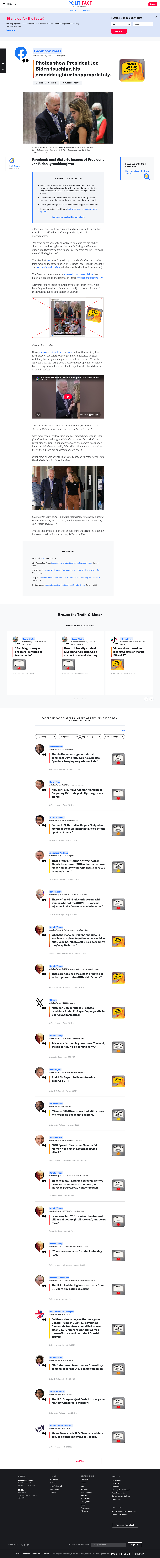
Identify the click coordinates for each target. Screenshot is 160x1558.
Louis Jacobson (65, 987)
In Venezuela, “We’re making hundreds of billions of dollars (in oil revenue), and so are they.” (79, 1219)
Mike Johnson (54, 1489)
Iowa (82, 1486)
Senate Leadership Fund (60, 1425)
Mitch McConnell (56, 1486)
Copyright (46, 1554)
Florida (83, 1483)
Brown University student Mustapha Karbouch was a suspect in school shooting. (81, 652)
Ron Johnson (55, 892)
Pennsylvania (85, 1502)
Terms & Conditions (23, 1554)
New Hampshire (86, 1492)
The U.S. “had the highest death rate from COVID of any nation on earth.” (78, 1287)
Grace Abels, (55, 987)
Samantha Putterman (58, 769)
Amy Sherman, (56, 954)
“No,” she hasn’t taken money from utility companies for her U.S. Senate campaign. (77, 1367)
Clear (123, 730)
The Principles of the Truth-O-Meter (137, 172)
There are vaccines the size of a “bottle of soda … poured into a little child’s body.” (77, 975)
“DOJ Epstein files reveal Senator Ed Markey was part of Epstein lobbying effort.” (74, 1149)
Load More (80, 1461)
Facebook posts (47, 51)
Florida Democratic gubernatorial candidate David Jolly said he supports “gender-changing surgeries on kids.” (76, 758)
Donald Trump (56, 927)
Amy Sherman (56, 805)
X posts (53, 1000)
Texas (83, 1505)
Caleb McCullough (57, 840)
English (73, 10)
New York (84, 1495)
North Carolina (86, 1498)
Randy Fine (54, 782)
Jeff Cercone (15, 166)
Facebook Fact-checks (46, 83)
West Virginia (85, 1508)
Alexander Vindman (58, 853)
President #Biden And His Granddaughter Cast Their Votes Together (71, 570)
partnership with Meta (48, 267)
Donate (153, 4)
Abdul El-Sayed (56, 817)
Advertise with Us (118, 1493)
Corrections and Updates (121, 1496)
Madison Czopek (67, 954)
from (59, 352)
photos (42, 352)
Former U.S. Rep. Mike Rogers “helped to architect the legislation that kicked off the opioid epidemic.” (78, 829)
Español (86, 10)
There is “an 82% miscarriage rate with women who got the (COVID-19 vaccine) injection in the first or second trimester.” (77, 903)
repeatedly (69, 274)
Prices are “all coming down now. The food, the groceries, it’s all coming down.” (78, 1045)
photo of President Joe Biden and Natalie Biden (65, 585)
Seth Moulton (55, 1137)
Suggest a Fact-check (125, 1525)
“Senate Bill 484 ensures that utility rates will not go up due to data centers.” (78, 1113)
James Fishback (56, 1391)
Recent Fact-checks (119, 1515)
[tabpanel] (31, 663)
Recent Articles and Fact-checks (124, 1511)
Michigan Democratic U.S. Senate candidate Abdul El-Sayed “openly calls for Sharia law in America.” (79, 1011)
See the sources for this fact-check (68, 217)
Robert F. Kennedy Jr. (59, 1277)
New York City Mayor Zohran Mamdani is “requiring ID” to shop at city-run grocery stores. (77, 793)
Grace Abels (55, 1299)
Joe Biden (53, 1492)
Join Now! (119, 31)
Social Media (28, 639)
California (84, 1480)
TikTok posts (127, 639)
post (49, 260)
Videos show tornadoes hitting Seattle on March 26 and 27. (128, 652)
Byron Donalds (56, 746)
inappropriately (94, 278)
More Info (10, 30)
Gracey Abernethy (57, 1345)
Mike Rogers (55, 1069)
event (70, 352)
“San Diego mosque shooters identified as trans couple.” (28, 652)
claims (89, 274)
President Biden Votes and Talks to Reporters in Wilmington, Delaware (69, 577)
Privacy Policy (36, 1554)
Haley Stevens (56, 1357)
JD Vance (53, 1483)
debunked (80, 274)
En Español (116, 1487)
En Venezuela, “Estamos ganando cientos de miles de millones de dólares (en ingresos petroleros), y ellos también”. (77, 1184)
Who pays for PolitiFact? (120, 1490)
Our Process (116, 1480)
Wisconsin (84, 1511)
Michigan (84, 1489)
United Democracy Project (61, 1311)
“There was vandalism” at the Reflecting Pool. (77, 1253)
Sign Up (134, 1545)
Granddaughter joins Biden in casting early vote (71, 563)
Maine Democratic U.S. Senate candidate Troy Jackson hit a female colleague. (77, 1435)
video (53, 352)
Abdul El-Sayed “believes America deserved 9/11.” (73, 1079)
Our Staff (115, 1483)
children (81, 278)
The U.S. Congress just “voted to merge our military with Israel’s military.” (79, 1401)
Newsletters (116, 1499)
